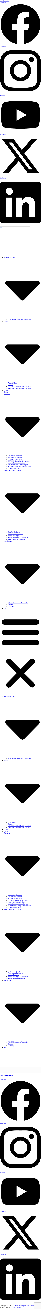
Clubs (6, 390)
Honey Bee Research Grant (16, 463)
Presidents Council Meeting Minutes (19, 388)
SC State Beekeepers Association (23, 1305)
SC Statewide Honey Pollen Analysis (19, 466)
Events (6, 392)
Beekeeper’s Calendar (15, 457)
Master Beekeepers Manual (16, 539)
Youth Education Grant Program (18, 465)
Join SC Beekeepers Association (18, 603)
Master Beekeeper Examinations (18, 537)
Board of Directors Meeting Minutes (19, 386)
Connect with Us (6, 1075)
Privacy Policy (16, 1307)
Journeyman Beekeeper (15, 534)
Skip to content (4, 1)
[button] (20, 652)
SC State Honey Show (15, 459)
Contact (10, 385)
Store (5, 608)
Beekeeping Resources (15, 456)
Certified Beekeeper (14, 532)
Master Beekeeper (13, 535)
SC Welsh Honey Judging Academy (19, 461)
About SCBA (12, 383)
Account (10, 605)
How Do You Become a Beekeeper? (19, 319)
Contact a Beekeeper (14, 468)
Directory (11, 606)
